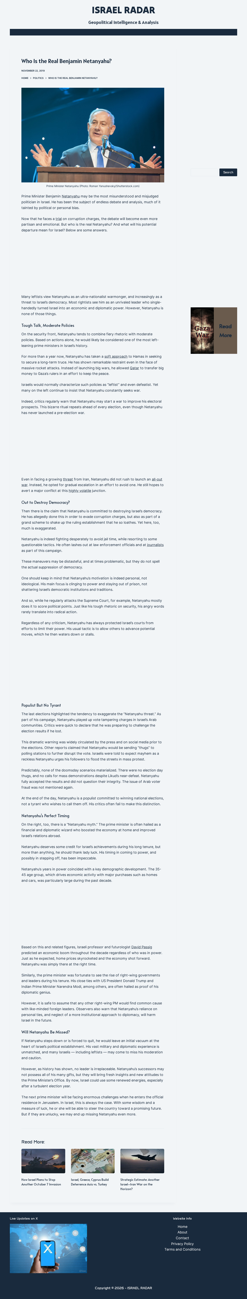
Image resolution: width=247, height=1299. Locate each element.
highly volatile (80, 491)
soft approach (116, 356)
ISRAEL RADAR (123, 10)
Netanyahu (71, 196)
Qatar (134, 368)
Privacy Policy (182, 1244)
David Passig (141, 947)
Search (228, 172)
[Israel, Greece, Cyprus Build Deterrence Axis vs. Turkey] (93, 1161)
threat (68, 479)
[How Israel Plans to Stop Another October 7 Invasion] (43, 1161)
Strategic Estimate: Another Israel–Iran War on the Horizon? (140, 1184)
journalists (155, 545)
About (182, 1232)
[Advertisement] (92, 265)
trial (59, 219)
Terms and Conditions (182, 1249)
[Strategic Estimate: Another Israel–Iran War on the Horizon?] (142, 1161)
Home (182, 1227)
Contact (182, 1238)
